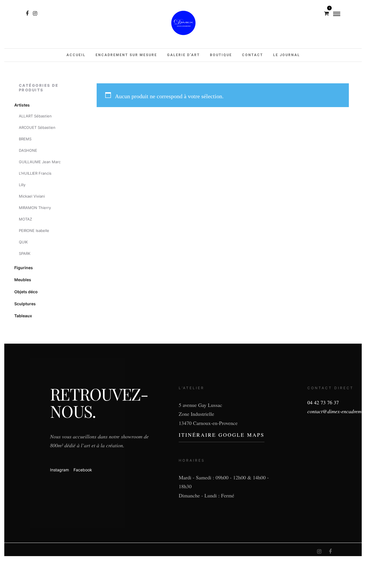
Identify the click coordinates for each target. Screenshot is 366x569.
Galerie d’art (183, 55)
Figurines (23, 267)
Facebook (82, 469)
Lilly (22, 184)
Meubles (22, 279)
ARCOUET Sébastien (37, 127)
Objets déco (26, 291)
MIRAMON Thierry (35, 207)
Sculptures (25, 303)
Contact (252, 55)
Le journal (286, 55)
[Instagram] (35, 13)
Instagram (59, 469)
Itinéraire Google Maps (221, 434)
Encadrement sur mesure (126, 55)
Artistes (22, 105)
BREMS (25, 139)
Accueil (75, 55)
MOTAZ (25, 219)
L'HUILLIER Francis (35, 173)
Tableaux (23, 315)
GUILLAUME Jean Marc (40, 162)
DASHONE (28, 150)
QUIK (23, 242)
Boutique (221, 55)
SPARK (24, 253)
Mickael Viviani (32, 196)
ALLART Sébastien (35, 116)
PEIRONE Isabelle (34, 230)
